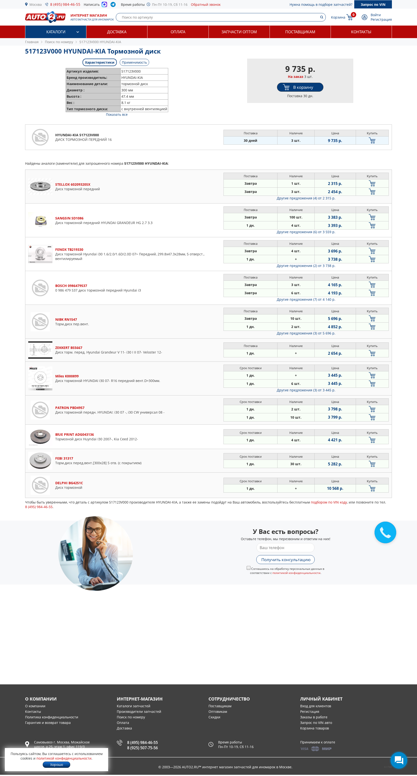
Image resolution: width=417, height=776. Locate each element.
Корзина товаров (314, 728)
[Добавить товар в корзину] (372, 140)
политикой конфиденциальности (296, 573)
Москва (35, 4)
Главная (32, 42)
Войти (376, 15)
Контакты (361, 31)
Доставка (116, 31)
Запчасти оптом (239, 31)
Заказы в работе (313, 717)
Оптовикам (217, 711)
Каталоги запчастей (133, 706)
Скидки (214, 717)
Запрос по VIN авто (316, 722)
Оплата (178, 31)
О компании (35, 706)
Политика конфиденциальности (51, 717)
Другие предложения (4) (306, 198)
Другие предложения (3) (306, 333)
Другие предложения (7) (306, 299)
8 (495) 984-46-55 (65, 4)
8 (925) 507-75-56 (142, 747)
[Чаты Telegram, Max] (398, 760)
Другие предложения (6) (306, 232)
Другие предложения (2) (306, 265)
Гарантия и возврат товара (48, 722)
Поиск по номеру (131, 717)
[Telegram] (114, 5)
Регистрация (381, 19)
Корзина (338, 17)
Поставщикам (300, 31)
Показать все (117, 114)
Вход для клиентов (315, 706)
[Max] (104, 5)
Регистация (309, 711)
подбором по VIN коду (329, 502)
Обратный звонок (206, 4)
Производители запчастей (139, 711)
